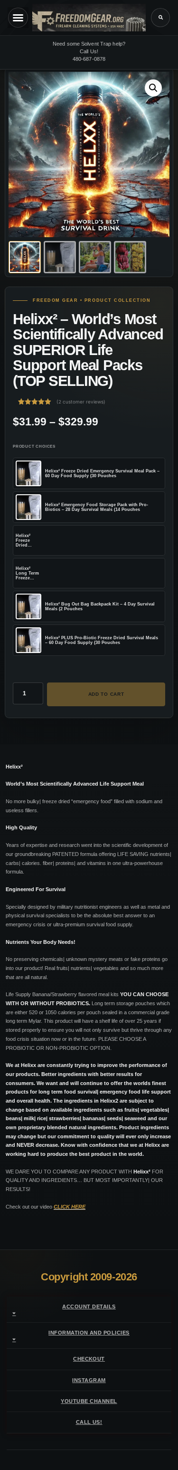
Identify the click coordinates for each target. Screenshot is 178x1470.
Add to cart (106, 694)
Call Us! (89, 1422)
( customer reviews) (80, 401)
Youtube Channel (89, 1401)
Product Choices (34, 446)
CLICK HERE (69, 1207)
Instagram (88, 1380)
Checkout (89, 1359)
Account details (88, 1306)
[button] (160, 17)
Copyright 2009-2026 (89, 1277)
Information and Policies (89, 1332)
